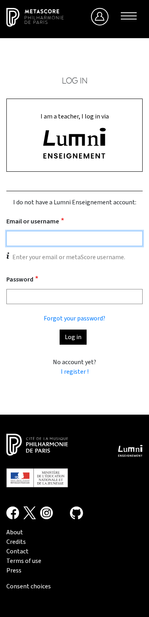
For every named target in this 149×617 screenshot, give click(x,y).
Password (19, 279)
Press (13, 570)
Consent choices (28, 586)
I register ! (75, 371)
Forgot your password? (74, 318)
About (14, 532)
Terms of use (23, 561)
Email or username (32, 221)
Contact (17, 551)
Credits (16, 541)
